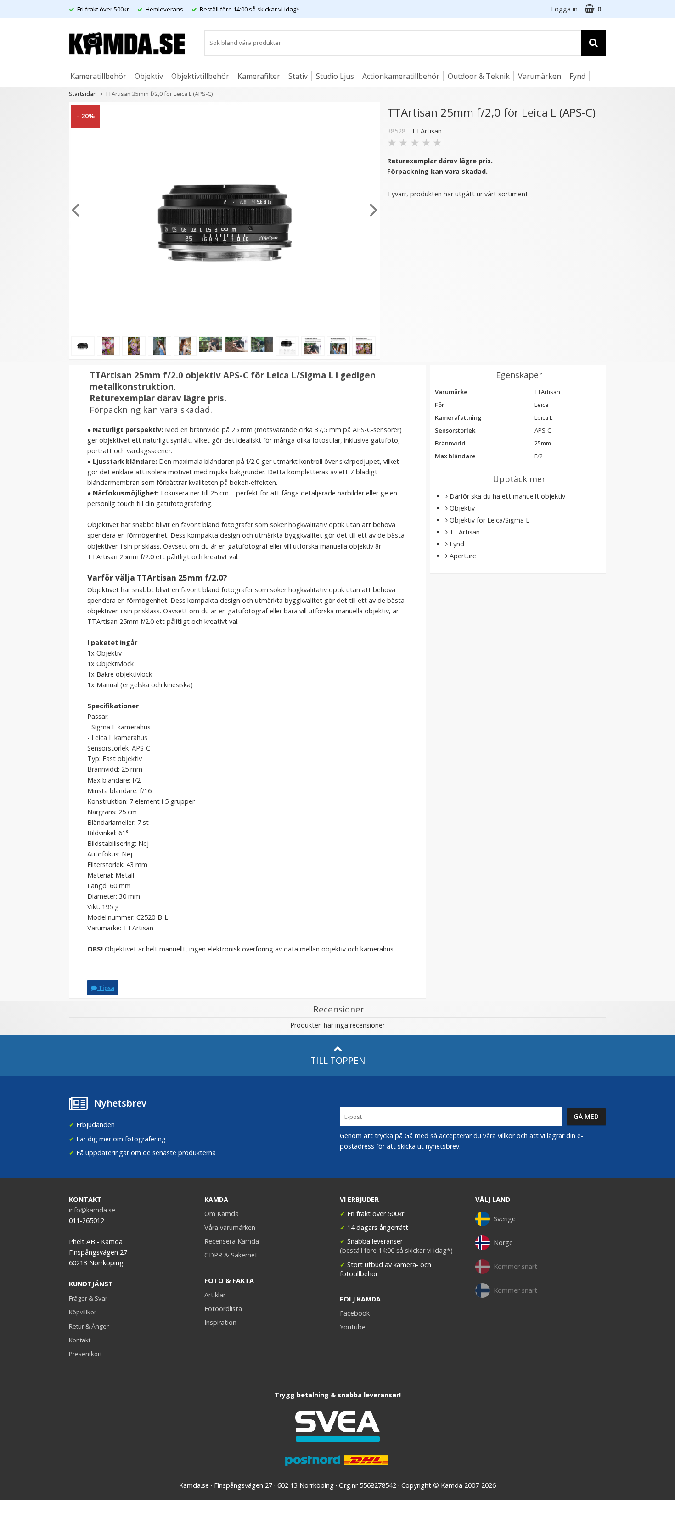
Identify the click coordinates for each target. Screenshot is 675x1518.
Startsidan (83, 93)
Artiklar (214, 1294)
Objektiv (149, 76)
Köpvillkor (82, 1312)
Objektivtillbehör (200, 76)
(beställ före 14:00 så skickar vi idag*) (396, 1250)
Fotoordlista (223, 1308)
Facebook (355, 1313)
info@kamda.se (92, 1210)
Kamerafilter (258, 76)
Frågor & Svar (88, 1298)
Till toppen (337, 1060)
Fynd (577, 76)
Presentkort (85, 1354)
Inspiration (220, 1322)
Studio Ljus (335, 76)
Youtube (353, 1327)
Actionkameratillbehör (400, 76)
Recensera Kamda (231, 1241)
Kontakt (79, 1340)
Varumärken (539, 76)
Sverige (505, 1218)
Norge (503, 1242)
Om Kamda (221, 1213)
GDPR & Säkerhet (231, 1255)
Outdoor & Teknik (479, 76)
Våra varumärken (229, 1227)
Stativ (298, 76)
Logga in (564, 9)
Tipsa (105, 988)
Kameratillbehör (98, 76)
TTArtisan (426, 131)
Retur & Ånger (89, 1326)
